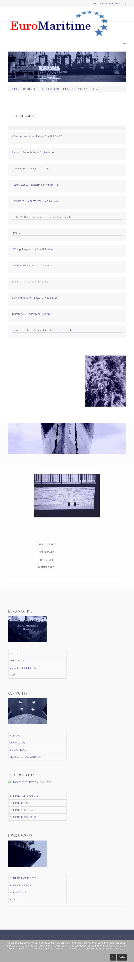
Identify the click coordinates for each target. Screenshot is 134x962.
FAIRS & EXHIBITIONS (21, 885)
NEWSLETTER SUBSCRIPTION (25, 756)
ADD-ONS (15, 735)
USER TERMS (17, 660)
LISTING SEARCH (46, 552)
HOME (14, 89)
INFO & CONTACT (47, 544)
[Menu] (124, 44)
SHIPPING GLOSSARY (21, 809)
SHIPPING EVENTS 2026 (23, 878)
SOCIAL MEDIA (18, 749)
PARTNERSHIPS (46, 567)
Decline (122, 957)
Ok (113, 957)
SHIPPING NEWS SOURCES (24, 817)
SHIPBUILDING (28, 89)
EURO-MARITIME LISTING (23, 667)
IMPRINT (14, 653)
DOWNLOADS (17, 742)
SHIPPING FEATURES (21, 802)
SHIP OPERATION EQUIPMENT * (56, 89)
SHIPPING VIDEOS (47, 560)
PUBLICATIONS (18, 892)
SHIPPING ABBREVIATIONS (24, 795)
